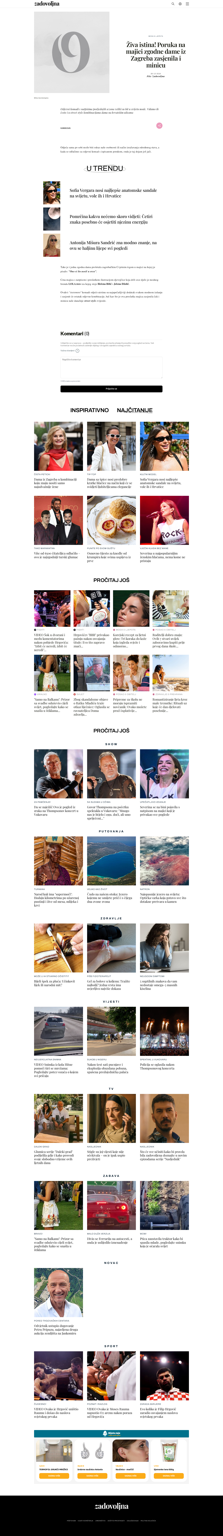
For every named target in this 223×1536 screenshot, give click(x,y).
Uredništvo (100, 1520)
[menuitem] (180, 3)
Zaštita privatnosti (116, 1520)
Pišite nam (71, 1520)
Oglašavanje (132, 1520)
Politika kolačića (148, 1520)
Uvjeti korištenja (85, 1520)
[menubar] (180, 3)
